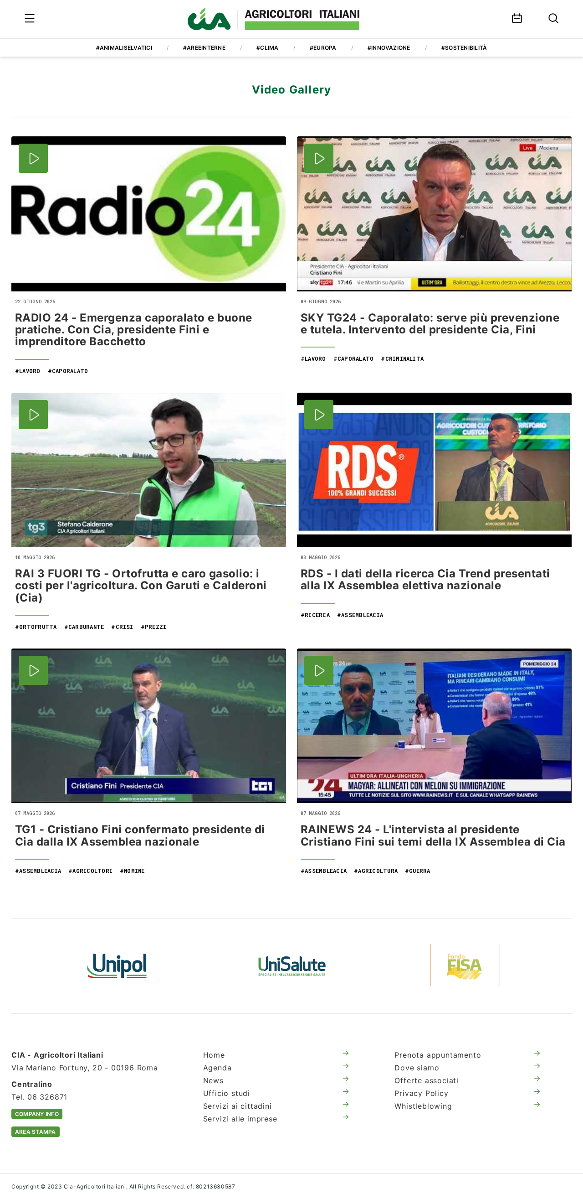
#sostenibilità (464, 47)
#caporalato (68, 370)
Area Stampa (35, 1131)
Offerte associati (426, 1080)
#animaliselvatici (124, 47)
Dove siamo (416, 1067)
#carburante (84, 626)
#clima (267, 47)
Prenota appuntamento (437, 1054)
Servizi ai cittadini (237, 1106)
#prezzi (154, 626)
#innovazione (389, 47)
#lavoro (28, 370)
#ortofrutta (36, 626)
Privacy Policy (421, 1093)
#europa (323, 47)
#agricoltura (376, 870)
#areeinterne (204, 47)
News (213, 1080)
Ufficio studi (226, 1093)
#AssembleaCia (360, 614)
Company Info (37, 1114)
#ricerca (315, 614)
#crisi (122, 626)
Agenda (217, 1067)
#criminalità (402, 358)
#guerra (417, 870)
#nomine (132, 870)
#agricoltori (90, 870)
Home (214, 1054)
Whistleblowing (423, 1106)
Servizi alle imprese (240, 1118)
